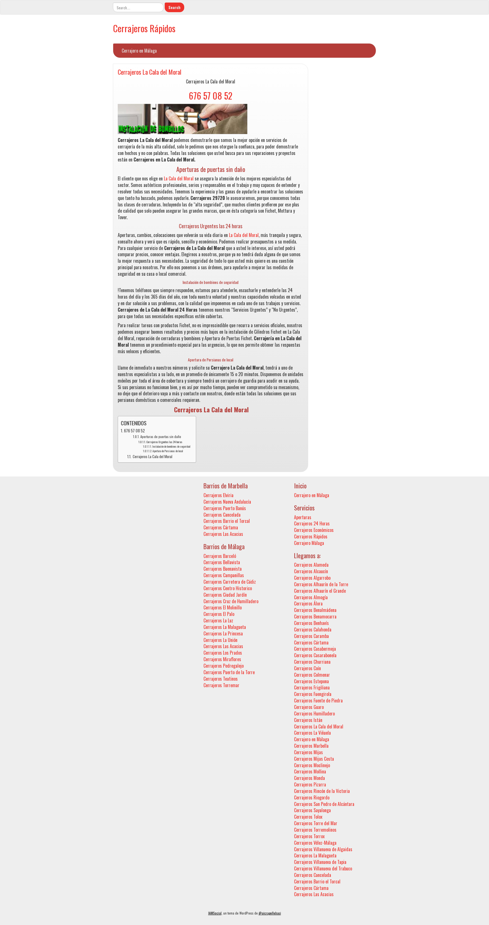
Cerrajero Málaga (309, 543)
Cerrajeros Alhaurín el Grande (320, 590)
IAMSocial (215, 913)
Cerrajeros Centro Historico (227, 588)
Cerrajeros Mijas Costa (314, 758)
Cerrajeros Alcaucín (311, 571)
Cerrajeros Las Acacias (223, 534)
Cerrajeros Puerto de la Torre (229, 672)
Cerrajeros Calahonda (312, 629)
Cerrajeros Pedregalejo (223, 665)
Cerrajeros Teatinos (220, 678)
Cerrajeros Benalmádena (315, 610)
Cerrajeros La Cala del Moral (149, 71)
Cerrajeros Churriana (312, 661)
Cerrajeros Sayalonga (312, 810)
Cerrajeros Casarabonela (315, 655)
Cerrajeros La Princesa (223, 633)
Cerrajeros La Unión (220, 640)
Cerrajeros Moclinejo (312, 765)
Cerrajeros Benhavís (311, 623)
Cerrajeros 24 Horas (312, 523)
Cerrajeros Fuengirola (312, 694)
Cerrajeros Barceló (219, 556)
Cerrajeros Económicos (314, 530)
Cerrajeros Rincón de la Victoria (322, 791)
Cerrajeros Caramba (311, 636)
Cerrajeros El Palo (218, 614)
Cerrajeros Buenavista (222, 568)
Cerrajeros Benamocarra (315, 616)
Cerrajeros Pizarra (310, 784)
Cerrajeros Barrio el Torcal (226, 521)
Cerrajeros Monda (309, 778)
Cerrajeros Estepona (311, 681)
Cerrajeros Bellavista (221, 562)
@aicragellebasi (270, 913)
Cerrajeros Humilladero (314, 713)
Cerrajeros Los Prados (222, 652)
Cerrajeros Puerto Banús (224, 508)
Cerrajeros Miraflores (222, 659)
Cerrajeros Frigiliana (312, 687)
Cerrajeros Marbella (311, 745)
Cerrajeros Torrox (309, 836)
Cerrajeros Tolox (308, 816)
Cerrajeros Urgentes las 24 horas (164, 441)
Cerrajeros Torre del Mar (315, 823)
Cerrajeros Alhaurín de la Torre (321, 584)
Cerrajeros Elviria (218, 495)
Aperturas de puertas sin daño (160, 436)
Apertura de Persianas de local (168, 451)
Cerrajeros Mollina (310, 771)
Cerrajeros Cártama (220, 527)
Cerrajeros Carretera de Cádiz (229, 581)
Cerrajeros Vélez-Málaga (315, 842)
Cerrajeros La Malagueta (224, 627)
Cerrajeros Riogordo (311, 797)
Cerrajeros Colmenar (312, 674)
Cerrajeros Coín (307, 668)
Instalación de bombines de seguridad (171, 447)
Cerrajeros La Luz (218, 620)
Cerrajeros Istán (308, 720)
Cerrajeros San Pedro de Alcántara (324, 804)
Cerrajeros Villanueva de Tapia (320, 862)
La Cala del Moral (179, 178)
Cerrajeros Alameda (311, 564)
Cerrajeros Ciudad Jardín (225, 594)
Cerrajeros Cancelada (222, 514)
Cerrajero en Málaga (139, 50)
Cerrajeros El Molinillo (222, 607)
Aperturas (302, 517)
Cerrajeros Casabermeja (315, 648)
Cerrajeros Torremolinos (315, 829)
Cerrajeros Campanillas (223, 575)
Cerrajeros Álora (308, 603)
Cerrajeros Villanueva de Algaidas (323, 849)
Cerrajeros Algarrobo (312, 577)
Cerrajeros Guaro (309, 707)
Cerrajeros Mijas (308, 752)
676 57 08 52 (210, 95)
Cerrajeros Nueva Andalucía (227, 501)
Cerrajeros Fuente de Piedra (318, 700)
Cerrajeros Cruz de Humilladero (230, 601)
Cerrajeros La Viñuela (312, 732)
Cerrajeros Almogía (311, 597)
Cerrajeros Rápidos (144, 28)
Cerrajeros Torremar (221, 685)
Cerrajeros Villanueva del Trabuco (323, 868)
